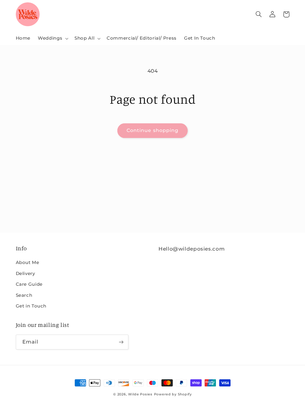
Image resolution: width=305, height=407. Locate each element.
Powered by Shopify (173, 394)
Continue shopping (152, 130)
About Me (27, 262)
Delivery (25, 273)
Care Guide (29, 284)
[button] (52, 38)
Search (24, 295)
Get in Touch (31, 306)
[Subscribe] (121, 342)
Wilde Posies (140, 394)
